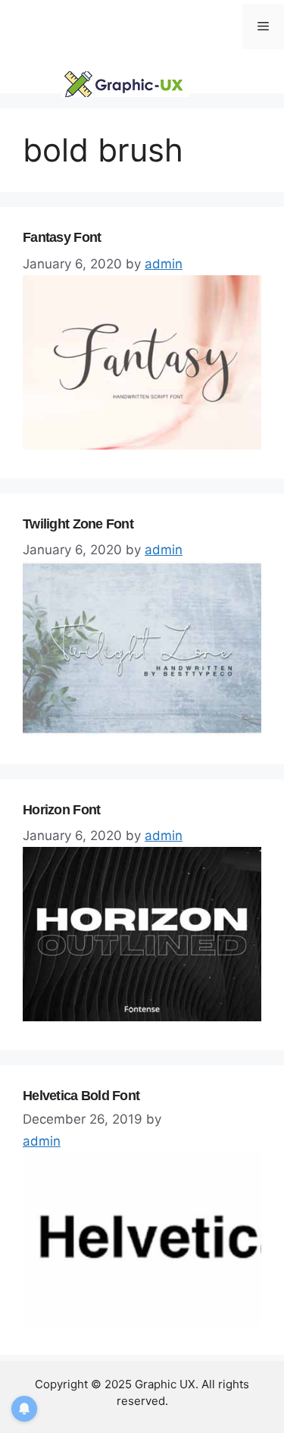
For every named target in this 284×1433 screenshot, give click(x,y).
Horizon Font (61, 809)
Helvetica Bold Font (81, 1095)
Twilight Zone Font (78, 523)
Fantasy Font (62, 237)
